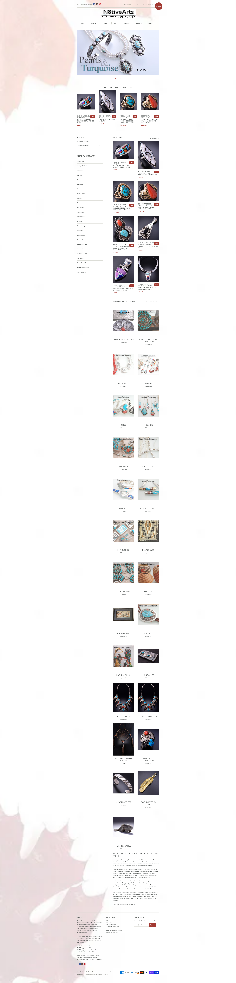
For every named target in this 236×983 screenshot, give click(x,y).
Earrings (126, 23)
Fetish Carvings (81, 272)
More (150, 23)
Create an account (87, 4)
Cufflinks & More (82, 253)
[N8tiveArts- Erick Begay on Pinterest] (100, 4)
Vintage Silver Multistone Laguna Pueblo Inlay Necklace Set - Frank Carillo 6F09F (148, 286)
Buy (93, 116)
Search (79, 971)
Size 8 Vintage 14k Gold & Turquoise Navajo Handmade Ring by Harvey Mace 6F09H (127, 119)
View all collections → (152, 302)
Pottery (79, 221)
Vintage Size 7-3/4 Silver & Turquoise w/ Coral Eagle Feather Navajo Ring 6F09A (121, 247)
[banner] (118, 13)
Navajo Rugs (80, 212)
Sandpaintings (81, 226)
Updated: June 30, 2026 (123, 340)
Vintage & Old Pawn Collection (148, 341)
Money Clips (80, 239)
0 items (145, 4)
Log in (78, 4)
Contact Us (109, 971)
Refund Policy (91, 971)
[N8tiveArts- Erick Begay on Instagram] (97, 4)
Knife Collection (148, 508)
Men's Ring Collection (148, 759)
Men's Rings (80, 258)
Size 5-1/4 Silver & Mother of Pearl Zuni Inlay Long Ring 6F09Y (107, 118)
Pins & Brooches (82, 244)
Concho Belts (81, 216)
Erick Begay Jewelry (83, 267)
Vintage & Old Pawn (83, 166)
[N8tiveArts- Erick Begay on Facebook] (94, 4)
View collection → (153, 138)
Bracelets (139, 23)
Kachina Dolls (81, 235)
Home (82, 23)
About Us (84, 971)
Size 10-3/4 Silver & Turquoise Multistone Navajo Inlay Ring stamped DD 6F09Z (85, 119)
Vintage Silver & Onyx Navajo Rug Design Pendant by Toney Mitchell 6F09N (148, 245)
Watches (79, 198)
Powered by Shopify (102, 974)
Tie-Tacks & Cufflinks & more (123, 759)
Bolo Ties (80, 230)
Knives (79, 203)
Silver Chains (81, 193)
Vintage (105, 23)
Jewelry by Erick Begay (148, 803)
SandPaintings (123, 633)
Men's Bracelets (81, 263)
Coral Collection (81, 249)
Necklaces (93, 23)
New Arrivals (81, 161)
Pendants (80, 184)
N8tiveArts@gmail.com (115, 930)
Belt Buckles (80, 207)
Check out (150, 4)
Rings (116, 23)
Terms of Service (100, 971)
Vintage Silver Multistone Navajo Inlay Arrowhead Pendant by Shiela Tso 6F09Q (123, 287)
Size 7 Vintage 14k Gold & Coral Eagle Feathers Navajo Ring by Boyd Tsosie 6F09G (149, 119)
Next (155, 52)
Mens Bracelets (123, 802)
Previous (81, 52)
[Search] (137, 4)
